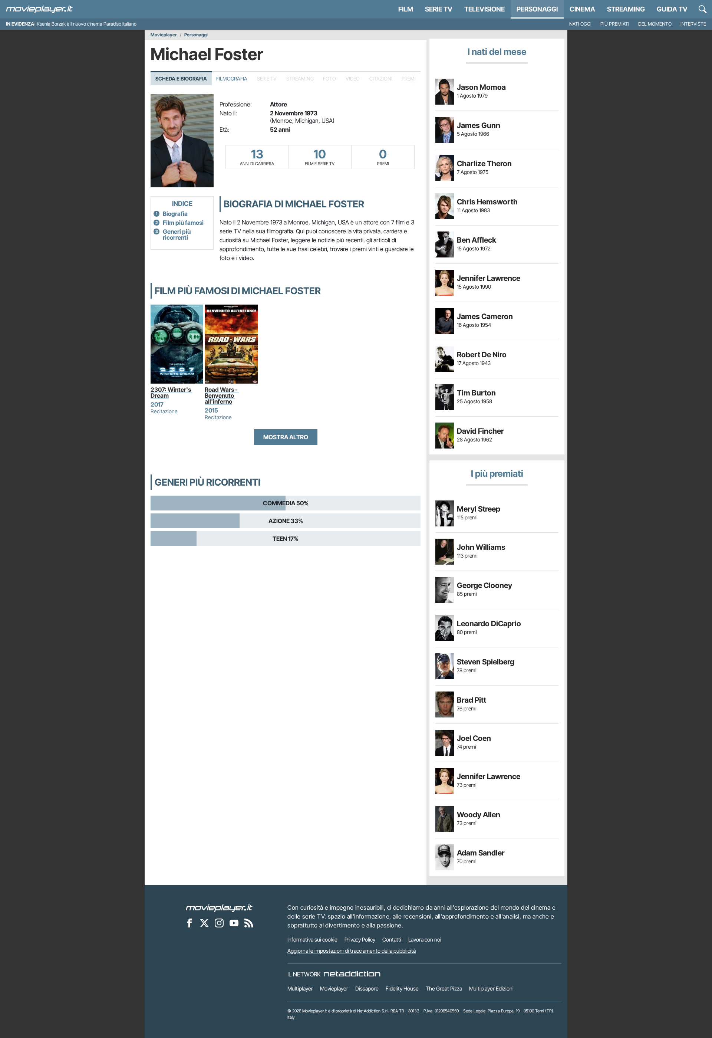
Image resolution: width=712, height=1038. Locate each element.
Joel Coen (474, 738)
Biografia (175, 213)
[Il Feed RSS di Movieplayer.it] (248, 922)
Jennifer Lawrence (488, 278)
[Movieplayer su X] (204, 922)
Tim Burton (476, 392)
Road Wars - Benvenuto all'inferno (222, 395)
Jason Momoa (481, 87)
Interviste (693, 24)
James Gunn (478, 125)
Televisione (484, 9)
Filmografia (231, 79)
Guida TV (672, 9)
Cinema (582, 9)
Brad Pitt (471, 700)
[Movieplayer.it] (39, 9)
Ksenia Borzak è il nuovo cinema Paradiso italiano (86, 24)
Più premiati (614, 24)
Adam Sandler (481, 852)
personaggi (537, 9)
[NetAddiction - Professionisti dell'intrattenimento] (352, 974)
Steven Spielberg (485, 661)
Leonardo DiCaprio (489, 623)
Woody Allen (478, 814)
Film (405, 9)
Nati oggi (580, 24)
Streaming (626, 9)
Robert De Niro (482, 354)
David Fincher (480, 431)
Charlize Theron (484, 163)
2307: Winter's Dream (171, 392)
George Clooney (484, 585)
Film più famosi (183, 222)
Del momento (655, 24)
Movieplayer (164, 35)
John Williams (481, 547)
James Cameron (485, 316)
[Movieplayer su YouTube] (234, 922)
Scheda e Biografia (181, 79)
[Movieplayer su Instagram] (219, 922)
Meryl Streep (478, 509)
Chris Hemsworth (487, 201)
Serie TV (438, 9)
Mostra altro (285, 437)
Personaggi (196, 35)
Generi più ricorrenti (177, 234)
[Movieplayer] (219, 907)
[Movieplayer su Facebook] (189, 922)
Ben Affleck (476, 240)
